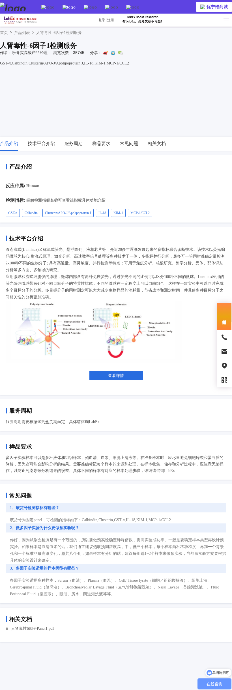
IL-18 (102, 213)
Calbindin (31, 213)
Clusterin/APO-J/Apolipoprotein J (68, 213)
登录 (101, 20)
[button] (225, 20)
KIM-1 (118, 213)
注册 (110, 20)
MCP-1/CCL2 (140, 213)
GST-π (12, 213)
